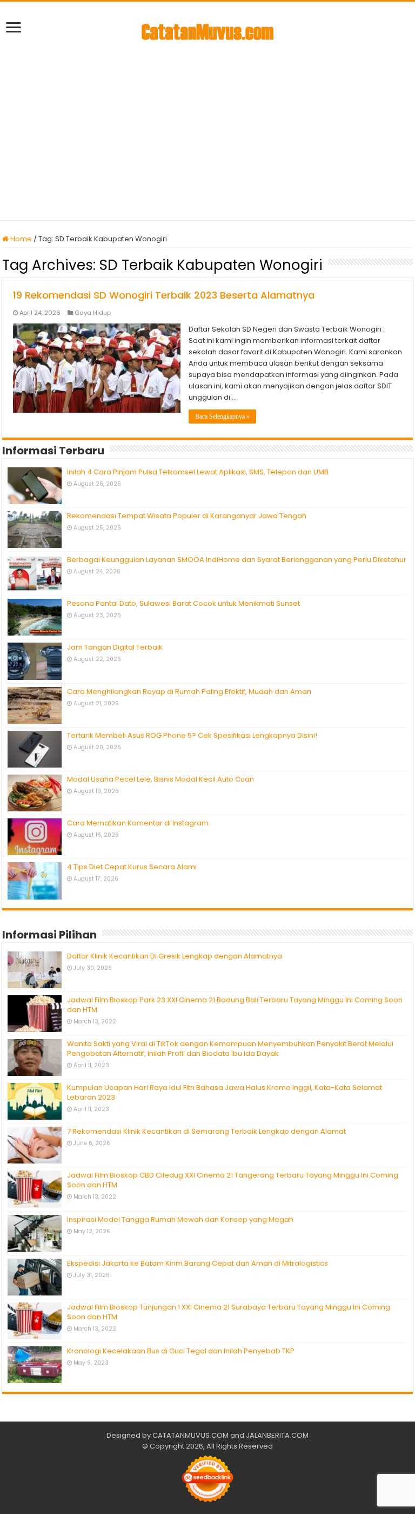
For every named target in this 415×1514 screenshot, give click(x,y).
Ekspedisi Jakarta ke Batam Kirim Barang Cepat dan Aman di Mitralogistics (197, 1263)
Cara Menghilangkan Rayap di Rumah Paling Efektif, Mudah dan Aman (189, 691)
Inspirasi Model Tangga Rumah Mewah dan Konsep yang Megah (180, 1219)
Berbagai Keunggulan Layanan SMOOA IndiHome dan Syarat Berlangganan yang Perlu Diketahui (236, 559)
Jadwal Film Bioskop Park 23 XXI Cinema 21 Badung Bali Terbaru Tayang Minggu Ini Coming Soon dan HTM (235, 1005)
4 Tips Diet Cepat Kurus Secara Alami (132, 867)
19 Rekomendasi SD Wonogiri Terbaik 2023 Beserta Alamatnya (163, 295)
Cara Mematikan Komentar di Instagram (138, 823)
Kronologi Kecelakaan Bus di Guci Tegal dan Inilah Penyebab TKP (180, 1351)
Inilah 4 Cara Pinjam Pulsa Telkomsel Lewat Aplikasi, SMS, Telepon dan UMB (198, 472)
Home (20, 239)
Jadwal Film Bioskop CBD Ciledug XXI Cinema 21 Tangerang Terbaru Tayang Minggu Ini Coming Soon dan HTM (232, 1180)
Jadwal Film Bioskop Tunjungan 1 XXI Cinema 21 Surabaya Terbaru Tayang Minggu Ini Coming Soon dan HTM (228, 1312)
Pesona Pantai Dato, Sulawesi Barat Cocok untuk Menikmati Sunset (183, 603)
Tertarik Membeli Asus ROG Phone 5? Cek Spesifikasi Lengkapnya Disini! (192, 735)
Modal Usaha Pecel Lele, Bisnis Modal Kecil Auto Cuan (160, 779)
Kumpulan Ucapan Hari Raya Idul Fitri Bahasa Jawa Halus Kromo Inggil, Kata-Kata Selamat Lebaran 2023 (224, 1092)
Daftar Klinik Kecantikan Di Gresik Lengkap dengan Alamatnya (174, 956)
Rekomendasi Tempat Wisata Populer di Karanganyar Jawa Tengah (186, 516)
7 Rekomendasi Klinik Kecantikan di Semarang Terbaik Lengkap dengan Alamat (206, 1131)
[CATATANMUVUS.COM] (207, 30)
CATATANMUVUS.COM (190, 1435)
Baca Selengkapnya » (222, 416)
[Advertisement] (207, 128)
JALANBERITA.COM (277, 1435)
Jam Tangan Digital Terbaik (115, 647)
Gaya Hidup (93, 312)
